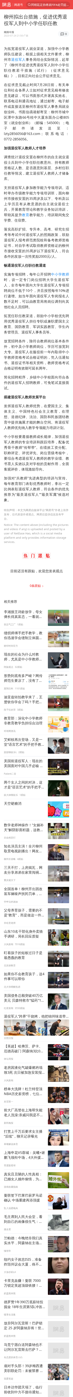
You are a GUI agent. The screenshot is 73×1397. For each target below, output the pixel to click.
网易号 (18, 5)
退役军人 (18, 59)
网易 (6, 4)
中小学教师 (60, 274)
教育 (25, 214)
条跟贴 (36, 586)
